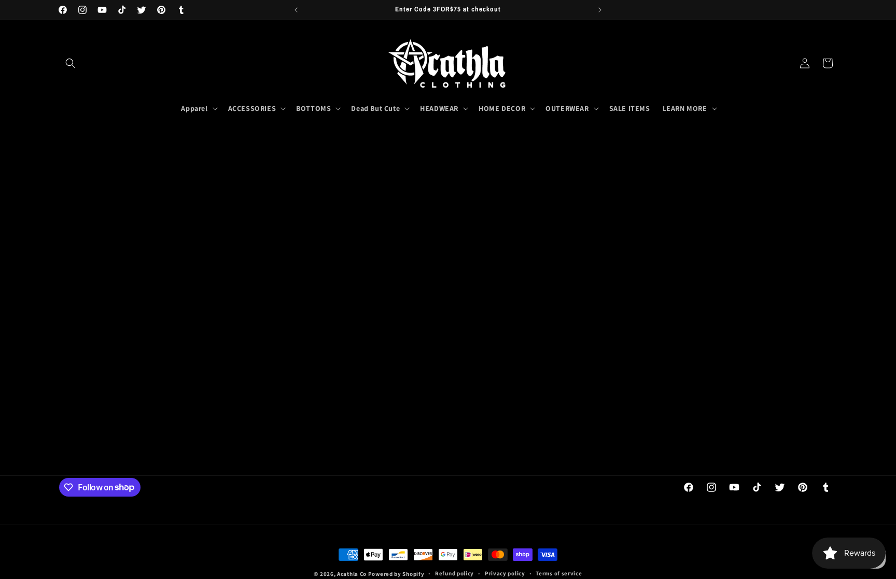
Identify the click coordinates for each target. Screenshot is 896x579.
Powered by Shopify (396, 573)
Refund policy (454, 573)
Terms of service (559, 573)
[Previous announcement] (296, 10)
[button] (70, 63)
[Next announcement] (600, 10)
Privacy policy (505, 573)
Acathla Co (352, 573)
